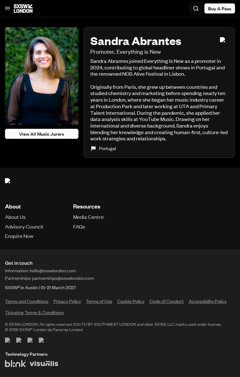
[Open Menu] (7, 8)
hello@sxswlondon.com (53, 270)
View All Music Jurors (41, 134)
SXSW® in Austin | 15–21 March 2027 (40, 287)
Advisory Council (24, 226)
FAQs (79, 226)
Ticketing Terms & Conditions (34, 312)
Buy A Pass (219, 8)
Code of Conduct (166, 301)
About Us (15, 216)
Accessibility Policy (208, 301)
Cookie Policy (130, 301)
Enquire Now (19, 235)
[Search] (196, 8)
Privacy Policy (67, 301)
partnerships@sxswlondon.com (63, 278)
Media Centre (88, 216)
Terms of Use (99, 301)
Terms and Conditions (26, 301)
